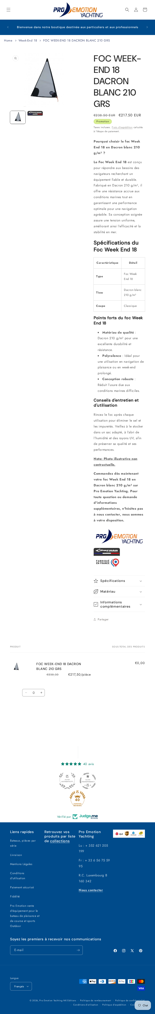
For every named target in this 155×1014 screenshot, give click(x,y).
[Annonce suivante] (147, 27)
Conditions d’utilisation (85, 1004)
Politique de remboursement (95, 1000)
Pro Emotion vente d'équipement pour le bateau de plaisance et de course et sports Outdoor (24, 916)
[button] (8, 9)
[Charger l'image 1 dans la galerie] (17, 117)
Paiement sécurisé (22, 887)
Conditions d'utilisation (17, 875)
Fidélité (15, 896)
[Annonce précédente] (7, 27)
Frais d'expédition (122, 127)
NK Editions (69, 1000)
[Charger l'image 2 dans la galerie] (35, 113)
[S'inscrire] (78, 950)
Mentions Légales (21, 864)
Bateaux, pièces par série (23, 843)
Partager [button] (103, 619)
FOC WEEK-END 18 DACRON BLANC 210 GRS (76, 40)
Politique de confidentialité (130, 1000)
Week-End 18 (28, 40)
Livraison (16, 855)
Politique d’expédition (114, 1004)
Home (8, 40)
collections (60, 841)
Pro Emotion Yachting (50, 1000)
